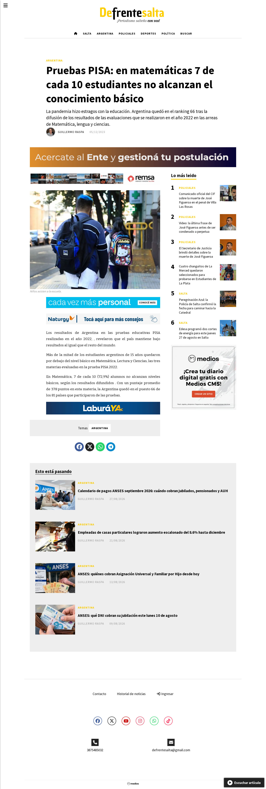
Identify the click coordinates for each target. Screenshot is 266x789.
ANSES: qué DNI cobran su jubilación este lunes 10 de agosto (128, 615)
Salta (87, 33)
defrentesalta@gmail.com (171, 750)
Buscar (186, 33)
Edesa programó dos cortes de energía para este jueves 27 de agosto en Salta (198, 333)
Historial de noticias (131, 694)
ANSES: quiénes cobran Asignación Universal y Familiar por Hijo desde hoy (138, 573)
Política (168, 33)
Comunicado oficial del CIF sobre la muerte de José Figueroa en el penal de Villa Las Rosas (197, 200)
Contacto (99, 694)
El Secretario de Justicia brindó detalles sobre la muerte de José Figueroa (196, 252)
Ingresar (167, 694)
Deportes (148, 33)
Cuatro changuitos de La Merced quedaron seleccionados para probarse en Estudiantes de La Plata (197, 274)
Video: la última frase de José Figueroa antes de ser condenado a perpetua (197, 227)
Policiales (127, 33)
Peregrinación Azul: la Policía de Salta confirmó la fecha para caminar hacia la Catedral (197, 306)
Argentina (105, 33)
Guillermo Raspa (71, 132)
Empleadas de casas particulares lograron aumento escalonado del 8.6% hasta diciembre (151, 532)
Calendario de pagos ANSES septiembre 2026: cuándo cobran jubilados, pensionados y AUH (153, 490)
